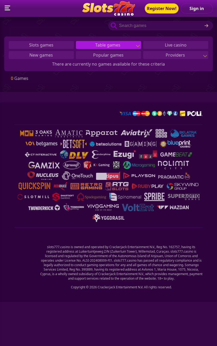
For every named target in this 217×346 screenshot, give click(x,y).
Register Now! (162, 8)
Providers (176, 55)
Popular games (108, 55)
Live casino (176, 45)
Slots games (41, 45)
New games (41, 55)
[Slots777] (108, 14)
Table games (108, 45)
